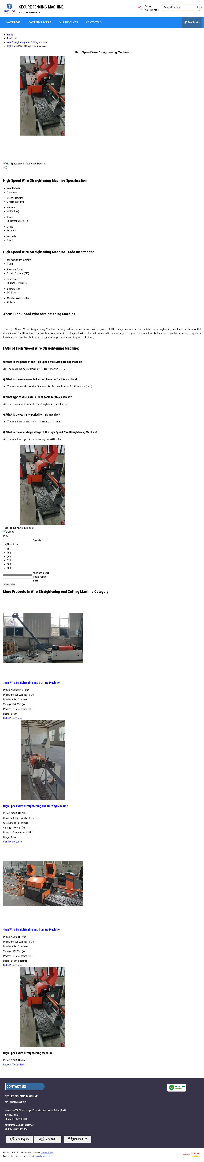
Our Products (68, 22)
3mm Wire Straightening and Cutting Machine (31, 682)
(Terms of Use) (47, 1153)
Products (11, 38)
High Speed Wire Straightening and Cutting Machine (35, 806)
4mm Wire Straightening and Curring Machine (31, 929)
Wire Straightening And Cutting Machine (27, 42)
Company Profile (39, 22)
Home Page (13, 22)
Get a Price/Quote (12, 718)
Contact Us (94, 22)
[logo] (9, 15)
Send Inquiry (193, 22)
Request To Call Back (14, 1064)
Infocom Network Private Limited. (39, 1156)
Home (10, 34)
